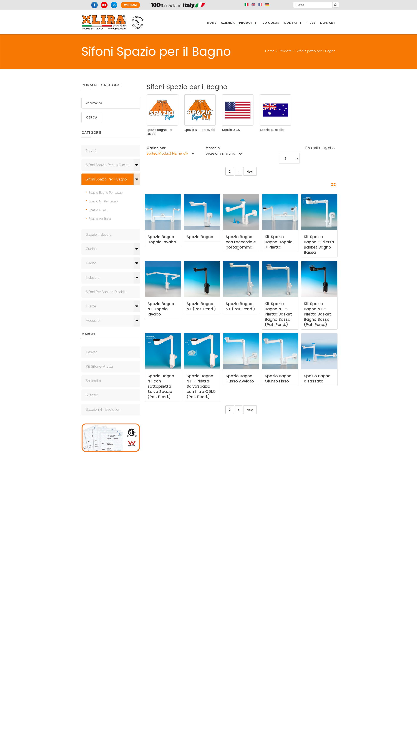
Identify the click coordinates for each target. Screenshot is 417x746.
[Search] (335, 5)
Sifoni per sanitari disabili (106, 292)
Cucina (91, 249)
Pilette (91, 306)
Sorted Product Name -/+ (167, 153)
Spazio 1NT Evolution (103, 409)
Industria (92, 277)
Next (250, 171)
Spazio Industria (98, 234)
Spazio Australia (100, 218)
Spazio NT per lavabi (103, 201)
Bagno (91, 263)
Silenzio (92, 395)
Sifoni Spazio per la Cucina (107, 165)
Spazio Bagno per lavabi (106, 192)
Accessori (93, 321)
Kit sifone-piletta (99, 366)
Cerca (92, 117)
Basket (91, 352)
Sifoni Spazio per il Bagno (106, 179)
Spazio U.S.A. (98, 210)
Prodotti (285, 51)
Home (269, 51)
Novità (91, 151)
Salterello (93, 381)
